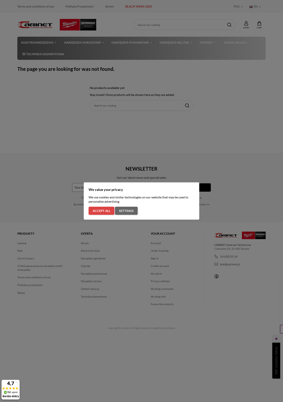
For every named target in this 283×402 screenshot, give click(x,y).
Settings (126, 210)
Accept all (101, 210)
